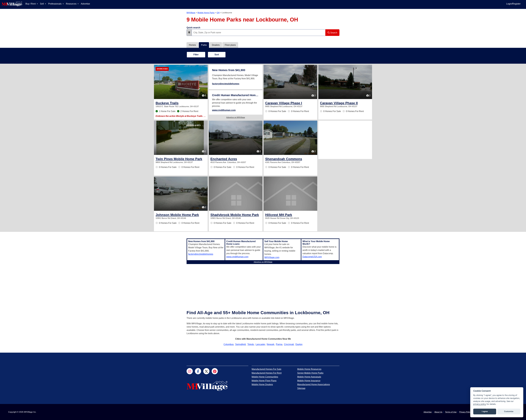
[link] (167, 103)
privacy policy (479, 404)
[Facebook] (198, 371)
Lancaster (260, 344)
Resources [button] (71, 4)
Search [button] (333, 32)
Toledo (250, 344)
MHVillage (191, 13)
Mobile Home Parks (206, 13)
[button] (189, 32)
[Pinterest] (215, 371)
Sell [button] (42, 4)
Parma (279, 344)
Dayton (298, 344)
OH (218, 13)
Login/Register (513, 4)
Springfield (240, 344)
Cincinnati (289, 344)
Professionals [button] (55, 4)
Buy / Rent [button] (30, 4)
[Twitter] (206, 371)
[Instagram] (190, 371)
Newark (270, 344)
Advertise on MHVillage (235, 117)
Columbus (229, 344)
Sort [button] (217, 54)
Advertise (85, 4)
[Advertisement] (345, 140)
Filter (196, 54)
